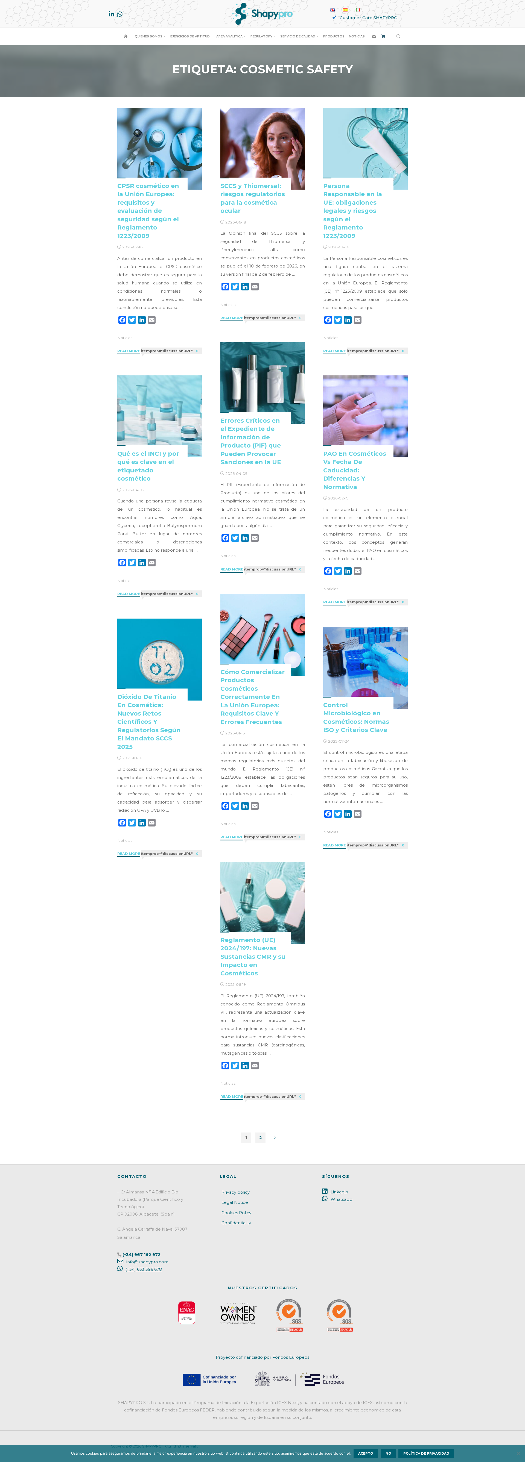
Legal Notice (234, 1202)
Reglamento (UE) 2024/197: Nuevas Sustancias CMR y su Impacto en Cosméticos (252, 956)
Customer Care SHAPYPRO (369, 17)
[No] (518, 1453)
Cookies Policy (236, 1212)
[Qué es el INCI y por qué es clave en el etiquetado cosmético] (159, 416)
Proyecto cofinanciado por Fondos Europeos (262, 1357)
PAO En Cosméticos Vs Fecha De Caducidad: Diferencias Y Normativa (354, 470)
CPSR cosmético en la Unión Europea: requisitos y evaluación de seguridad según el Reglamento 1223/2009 (148, 210)
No (388, 1453)
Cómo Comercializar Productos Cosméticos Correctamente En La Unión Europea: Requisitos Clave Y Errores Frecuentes (252, 696)
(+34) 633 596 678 (143, 1269)
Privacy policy (235, 1192)
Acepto (365, 1453)
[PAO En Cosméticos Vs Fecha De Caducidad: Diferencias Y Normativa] (365, 416)
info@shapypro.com (146, 1261)
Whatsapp (340, 1199)
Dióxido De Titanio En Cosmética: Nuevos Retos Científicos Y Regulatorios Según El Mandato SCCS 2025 (149, 721)
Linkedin (338, 1192)
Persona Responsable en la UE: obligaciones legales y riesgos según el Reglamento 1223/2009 (352, 210)
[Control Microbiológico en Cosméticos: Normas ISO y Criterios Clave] (365, 668)
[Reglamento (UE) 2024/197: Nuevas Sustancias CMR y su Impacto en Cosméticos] (262, 903)
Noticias (124, 337)
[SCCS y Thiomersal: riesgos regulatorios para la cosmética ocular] (262, 149)
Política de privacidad (426, 1453)
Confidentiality (236, 1222)
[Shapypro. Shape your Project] (262, 13)
